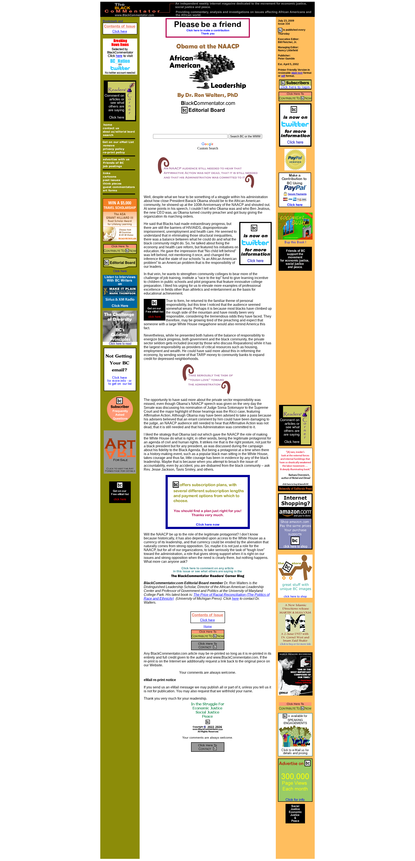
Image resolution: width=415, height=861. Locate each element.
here (235, 598)
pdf (283, 75)
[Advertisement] (207, 126)
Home (208, 626)
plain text (297, 72)
